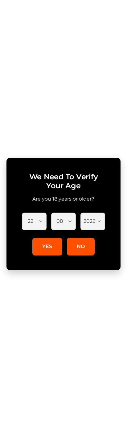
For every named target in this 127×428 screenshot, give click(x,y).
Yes (47, 246)
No (81, 246)
